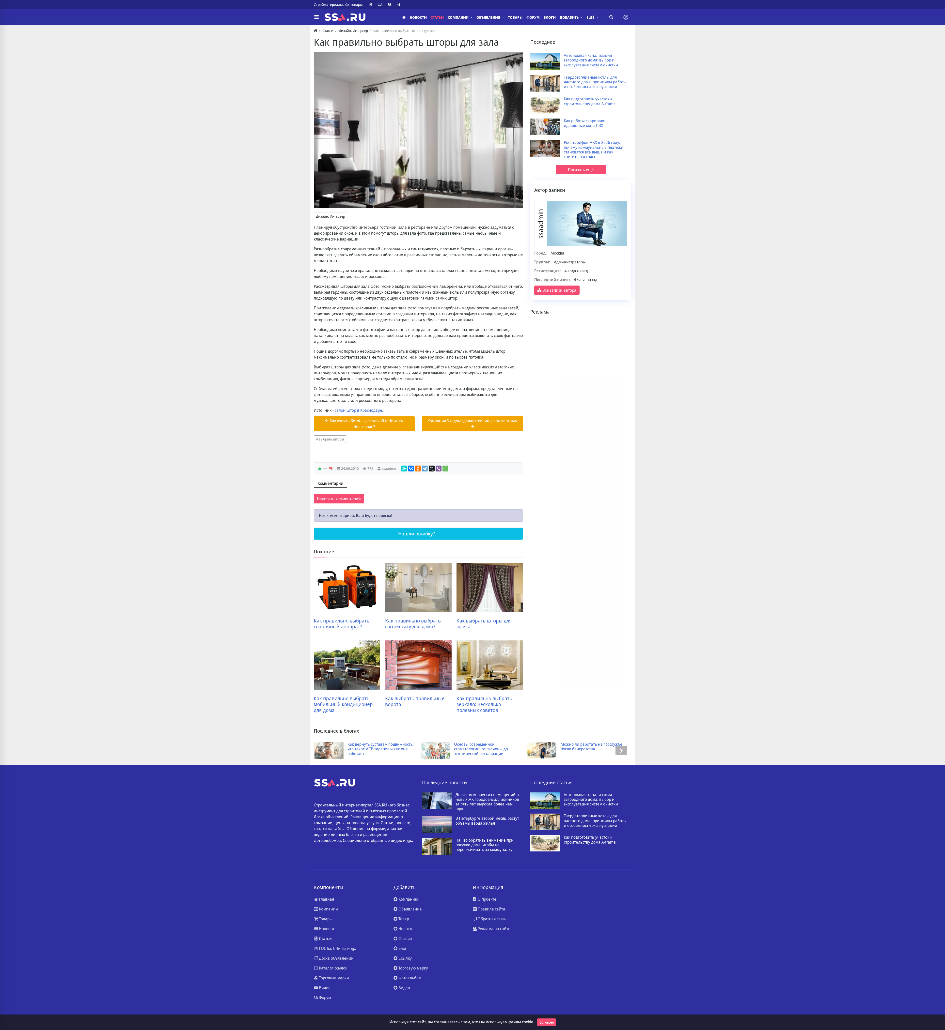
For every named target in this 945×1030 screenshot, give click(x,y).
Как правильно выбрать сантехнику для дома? (413, 624)
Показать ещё (581, 169)
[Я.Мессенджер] (404, 468)
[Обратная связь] (380, 4)
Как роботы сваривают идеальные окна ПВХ (585, 123)
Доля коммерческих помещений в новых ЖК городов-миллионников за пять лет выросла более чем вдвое (487, 801)
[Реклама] (390, 4)
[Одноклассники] (418, 468)
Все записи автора (558, 290)
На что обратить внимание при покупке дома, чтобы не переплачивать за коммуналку (485, 845)
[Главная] (404, 17)
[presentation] (324, 750)
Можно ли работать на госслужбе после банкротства (591, 746)
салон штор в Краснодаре (358, 410)
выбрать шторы (331, 439)
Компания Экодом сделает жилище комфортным (472, 421)
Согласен (546, 1022)
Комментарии (330, 483)
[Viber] (438, 468)
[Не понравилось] (330, 468)
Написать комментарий (339, 498)
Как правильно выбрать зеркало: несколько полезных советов (484, 704)
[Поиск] (611, 17)
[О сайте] (371, 4)
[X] (432, 468)
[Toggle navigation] (625, 17)
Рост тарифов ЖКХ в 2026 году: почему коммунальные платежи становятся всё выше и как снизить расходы (593, 149)
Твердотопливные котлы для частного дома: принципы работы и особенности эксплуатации (595, 82)
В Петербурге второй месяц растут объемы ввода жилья (487, 820)
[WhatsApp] (445, 468)
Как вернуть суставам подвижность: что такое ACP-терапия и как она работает (380, 749)
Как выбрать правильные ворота (414, 701)
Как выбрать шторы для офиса (484, 624)
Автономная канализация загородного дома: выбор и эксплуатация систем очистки (591, 60)
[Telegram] (399, 4)
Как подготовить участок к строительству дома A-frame (590, 101)
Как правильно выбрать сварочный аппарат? (341, 624)
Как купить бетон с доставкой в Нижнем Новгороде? (366, 423)
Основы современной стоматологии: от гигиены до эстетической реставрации (481, 749)
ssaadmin (389, 468)
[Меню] (316, 17)
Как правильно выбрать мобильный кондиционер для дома (343, 704)
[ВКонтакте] (411, 468)
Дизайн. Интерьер (330, 216)
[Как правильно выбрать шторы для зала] (418, 130)
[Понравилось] (319, 468)
